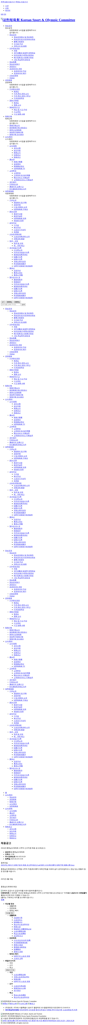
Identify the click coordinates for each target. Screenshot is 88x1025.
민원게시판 (13, 184)
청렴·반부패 (14, 100)
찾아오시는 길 (14, 277)
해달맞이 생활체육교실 (22, 929)
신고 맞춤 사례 (19, 114)
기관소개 (12, 200)
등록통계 (17, 949)
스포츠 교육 (18, 958)
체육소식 (17, 153)
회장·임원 (13, 212)
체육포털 (17, 979)
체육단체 (12, 802)
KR (2, 14)
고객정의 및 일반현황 (22, 175)
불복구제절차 (19, 42)
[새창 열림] (4, 1003)
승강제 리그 (18, 936)
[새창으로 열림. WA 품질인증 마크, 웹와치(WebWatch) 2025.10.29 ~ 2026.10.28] (37, 1021)
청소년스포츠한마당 (21, 924)
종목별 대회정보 (20, 947)
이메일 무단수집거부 (54, 1010)
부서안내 (17, 227)
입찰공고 (17, 155)
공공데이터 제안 (20, 73)
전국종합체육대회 (20, 943)
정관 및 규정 (18, 243)
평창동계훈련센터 (20, 255)
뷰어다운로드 (41, 1010)
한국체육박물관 (20, 264)
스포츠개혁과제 (15, 234)
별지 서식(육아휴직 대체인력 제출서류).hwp (57, 865)
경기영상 (17, 990)
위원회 (16, 232)
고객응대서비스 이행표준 (23, 180)
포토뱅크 (17, 164)
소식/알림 (13, 146)
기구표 (16, 225)
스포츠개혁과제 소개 (22, 236)
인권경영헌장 (19, 98)
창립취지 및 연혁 (20, 202)
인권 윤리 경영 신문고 (22, 96)
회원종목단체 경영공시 (18, 128)
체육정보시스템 (20, 988)
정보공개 (12, 35)
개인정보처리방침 (12, 1010)
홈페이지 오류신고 (16, 187)
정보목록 (12, 62)
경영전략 (17, 205)
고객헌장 (12, 171)
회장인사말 (18, 214)
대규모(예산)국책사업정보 (24, 55)
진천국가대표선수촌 (21, 252)
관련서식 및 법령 (20, 46)
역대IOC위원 (19, 221)
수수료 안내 (18, 44)
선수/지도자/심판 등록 (22, 940)
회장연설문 (18, 216)
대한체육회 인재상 (21, 209)
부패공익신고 (14, 107)
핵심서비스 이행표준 (22, 178)
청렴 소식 (17, 105)
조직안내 (12, 223)
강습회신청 (18, 918)
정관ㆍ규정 (13, 241)
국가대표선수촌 (15, 248)
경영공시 (12, 66)
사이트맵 (31, 1010)
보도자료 (17, 150)
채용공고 (17, 157)
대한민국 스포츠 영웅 (22, 956)
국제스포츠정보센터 (21, 977)
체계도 (16, 91)
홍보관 (12, 159)
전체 (15, 51)
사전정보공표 (14, 48)
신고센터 (17, 112)
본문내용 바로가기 (8, 2)
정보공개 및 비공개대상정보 (24, 39)
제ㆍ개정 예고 (19, 246)
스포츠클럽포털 (20, 931)
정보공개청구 (14, 64)
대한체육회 (13, 806)
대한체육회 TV (19, 168)
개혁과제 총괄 (19, 239)
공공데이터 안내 (20, 71)
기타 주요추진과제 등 (22, 60)
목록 (2, 900)
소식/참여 (8, 795)
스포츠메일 (67, 1010)
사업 (7, 8)
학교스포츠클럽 (20, 933)
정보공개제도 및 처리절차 (23, 37)
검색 (3, 302)
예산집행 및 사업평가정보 (23, 57)
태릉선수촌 (18, 257)
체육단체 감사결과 (16, 134)
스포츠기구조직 (20, 230)
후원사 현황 (18, 275)
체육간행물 (18, 162)
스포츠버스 (18, 920)
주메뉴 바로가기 (21, 2)
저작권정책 (23, 1010)
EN (5, 14)
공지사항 (17, 148)
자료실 (12, 78)
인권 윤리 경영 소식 (21, 94)
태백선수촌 (18, 259)
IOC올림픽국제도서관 (17, 189)
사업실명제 (13, 76)
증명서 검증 (18, 952)
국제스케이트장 (20, 261)
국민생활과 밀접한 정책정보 (24, 53)
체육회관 (17, 282)
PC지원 (74, 1010)
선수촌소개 (18, 250)
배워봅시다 (18, 922)
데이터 (7, 10)
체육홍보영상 (19, 166)
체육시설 (17, 927)
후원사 (12, 268)
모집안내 (17, 270)
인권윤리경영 (14, 89)
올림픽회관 (18, 280)
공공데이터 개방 (15, 69)
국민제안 (12, 182)
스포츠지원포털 (20, 986)
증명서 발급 (18, 945)
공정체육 (12, 799)
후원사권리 (18, 273)
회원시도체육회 (15, 130)
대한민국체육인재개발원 (23, 266)
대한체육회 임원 (20, 218)
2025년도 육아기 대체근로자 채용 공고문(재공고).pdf (21, 865)
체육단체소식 (14, 125)
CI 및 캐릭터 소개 (20, 207)
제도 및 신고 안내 (20, 110)
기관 (7, 6)
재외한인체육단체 (16, 132)
